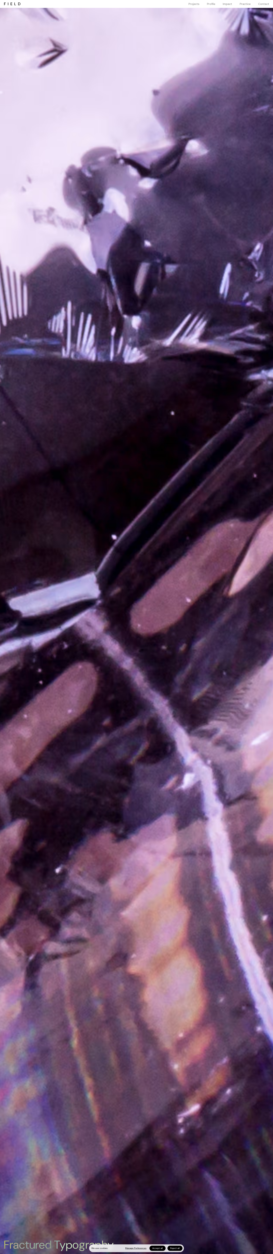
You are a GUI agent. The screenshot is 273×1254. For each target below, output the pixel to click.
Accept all (157, 1248)
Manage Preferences (135, 1248)
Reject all (175, 1248)
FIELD (13, 4)
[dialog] (136, 1248)
